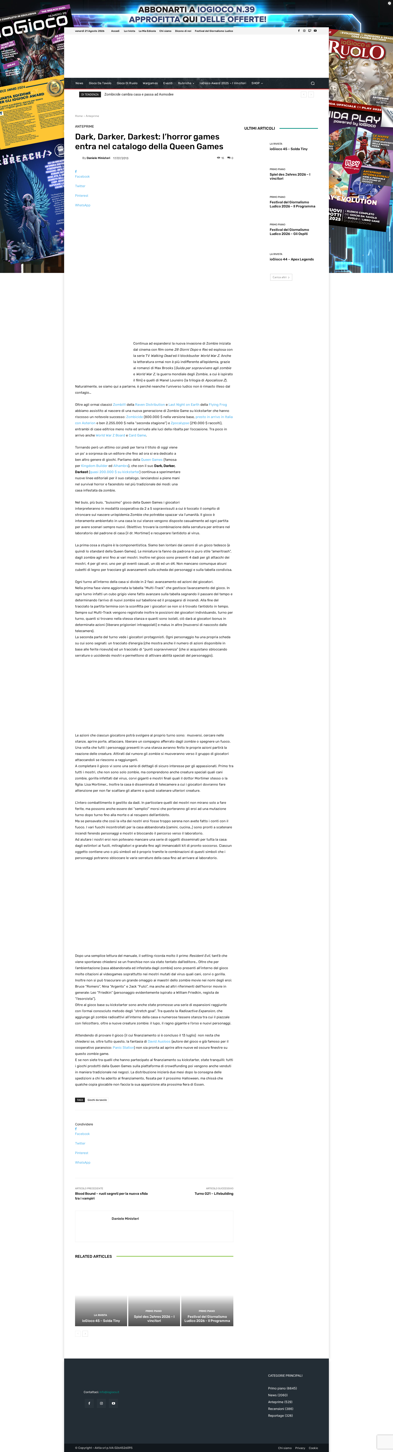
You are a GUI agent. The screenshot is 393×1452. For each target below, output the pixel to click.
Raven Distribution (150, 405)
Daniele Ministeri (98, 157)
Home (79, 116)
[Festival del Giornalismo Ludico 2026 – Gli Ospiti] (255, 230)
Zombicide (134, 417)
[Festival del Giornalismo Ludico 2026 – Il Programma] (207, 1295)
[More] (154, 213)
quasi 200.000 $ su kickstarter (114, 472)
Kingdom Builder (94, 466)
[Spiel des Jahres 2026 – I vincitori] (154, 1295)
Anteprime (92, 116)
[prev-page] (78, 1334)
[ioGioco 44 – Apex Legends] (255, 257)
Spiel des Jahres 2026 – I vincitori (154, 1319)
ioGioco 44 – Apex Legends (292, 259)
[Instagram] (304, 31)
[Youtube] (315, 31)
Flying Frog (218, 405)
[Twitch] (309, 31)
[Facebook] (299, 31)
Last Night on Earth (184, 405)
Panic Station (123, 1048)
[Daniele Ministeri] (78, 158)
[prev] (304, 94)
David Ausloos (159, 1041)
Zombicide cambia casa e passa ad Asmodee (139, 94)
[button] (312, 83)
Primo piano (154, 1311)
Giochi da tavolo (97, 1100)
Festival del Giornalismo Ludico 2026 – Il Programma (207, 1319)
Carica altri (280, 277)
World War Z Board (110, 435)
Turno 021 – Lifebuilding (214, 1194)
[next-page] (85, 1334)
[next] (311, 94)
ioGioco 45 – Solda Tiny (101, 1321)
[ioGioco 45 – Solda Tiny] (101, 1295)
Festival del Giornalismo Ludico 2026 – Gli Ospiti (289, 232)
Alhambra (120, 466)
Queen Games (152, 460)
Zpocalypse (180, 423)
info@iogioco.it (109, 1392)
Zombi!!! (119, 405)
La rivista (100, 1315)
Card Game (137, 435)
